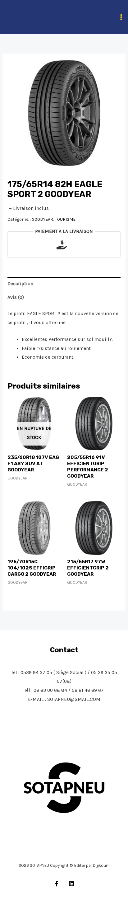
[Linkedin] (71, 883)
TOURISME (65, 219)
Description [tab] (20, 283)
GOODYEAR (42, 219)
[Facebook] (56, 883)
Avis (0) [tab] (15, 297)
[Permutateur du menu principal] (121, 17)
